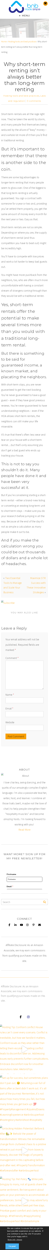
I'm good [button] (12, 1246)
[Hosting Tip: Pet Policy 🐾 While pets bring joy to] (24, 1201)
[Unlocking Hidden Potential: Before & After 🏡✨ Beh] (24, 1150)
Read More (24, 829)
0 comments (34, 101)
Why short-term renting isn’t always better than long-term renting (24, 77)
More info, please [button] (15, 1240)
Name (9, 694)
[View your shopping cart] (45, 3)
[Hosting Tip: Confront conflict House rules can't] (24, 1049)
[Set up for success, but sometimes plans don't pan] (24, 1099)
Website (9, 722)
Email (9, 708)
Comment (12, 658)
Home (4, 41)
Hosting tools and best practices (22, 41)
